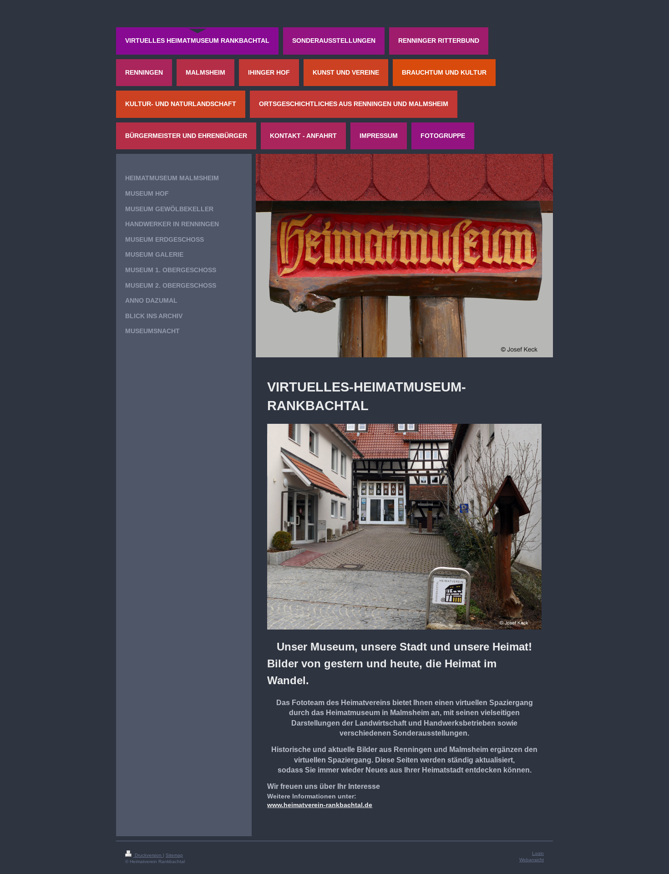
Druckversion (148, 855)
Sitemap (174, 855)
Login (538, 853)
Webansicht (531, 859)
